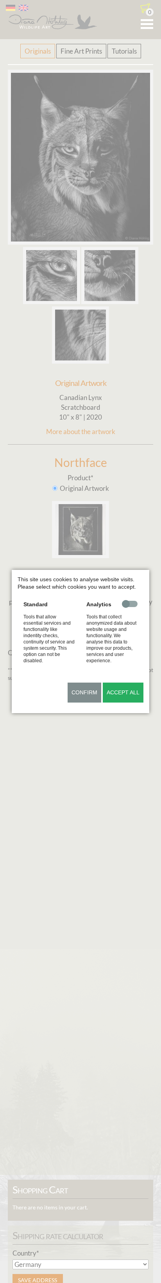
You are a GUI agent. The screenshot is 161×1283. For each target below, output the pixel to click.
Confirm (84, 692)
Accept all (123, 692)
